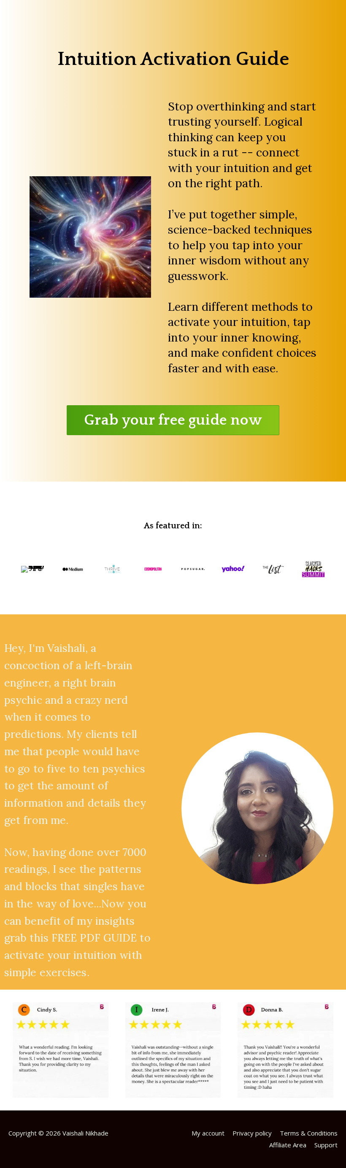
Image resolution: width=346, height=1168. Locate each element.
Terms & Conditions (309, 1133)
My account (208, 1133)
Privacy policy (252, 1133)
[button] (173, 420)
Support (326, 1145)
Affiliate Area (287, 1145)
